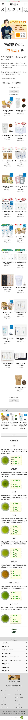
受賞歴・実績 (17, 704)
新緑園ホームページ (19, 697)
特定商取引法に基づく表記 (6, 713)
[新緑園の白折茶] (11, 529)
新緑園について (18, 700)
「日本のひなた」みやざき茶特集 (10, 78)
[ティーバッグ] (8, 9)
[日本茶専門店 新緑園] (14, 4)
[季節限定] (19, 9)
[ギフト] (14, 9)
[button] (3, 4)
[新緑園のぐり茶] (11, 506)
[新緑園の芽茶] (11, 553)
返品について (23, 711)
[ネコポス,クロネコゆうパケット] (25, 9)
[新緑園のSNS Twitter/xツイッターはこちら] (12, 632)
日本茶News (3, 704)
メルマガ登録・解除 (22, 713)
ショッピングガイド (5, 707)
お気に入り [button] (8, 115)
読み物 (2, 700)
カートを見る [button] (17, 690)
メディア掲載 (3, 697)
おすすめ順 (11, 87)
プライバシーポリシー (14, 713)
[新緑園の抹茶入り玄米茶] (11, 595)
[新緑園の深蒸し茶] (11, 483)
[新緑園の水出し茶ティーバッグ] (11, 618)
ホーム (3, 78)
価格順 (15, 87)
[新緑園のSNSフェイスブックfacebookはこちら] (14, 632)
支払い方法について (9, 711)
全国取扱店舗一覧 (18, 707)
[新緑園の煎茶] (11, 460)
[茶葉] (3, 9)
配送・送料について (16, 711)
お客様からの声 (18, 694)
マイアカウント (4, 690)
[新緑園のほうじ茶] (11, 574)
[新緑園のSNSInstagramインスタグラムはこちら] (15, 632)
